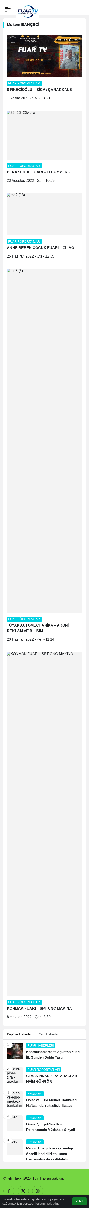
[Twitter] (23, 1191)
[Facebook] (8, 1191)
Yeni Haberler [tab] (49, 1034)
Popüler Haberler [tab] (19, 1034)
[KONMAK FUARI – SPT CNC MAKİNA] (44, 837)
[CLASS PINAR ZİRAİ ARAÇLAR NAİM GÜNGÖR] (44, 1076)
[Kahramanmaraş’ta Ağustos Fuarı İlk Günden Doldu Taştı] (44, 1052)
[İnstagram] (37, 1191)
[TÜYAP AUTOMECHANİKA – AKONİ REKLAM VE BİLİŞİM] (44, 456)
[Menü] (8, 9)
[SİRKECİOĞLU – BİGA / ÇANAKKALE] (44, 69)
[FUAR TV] (27, 9)
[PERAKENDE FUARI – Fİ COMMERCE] (44, 148)
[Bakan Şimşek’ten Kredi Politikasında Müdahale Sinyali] (44, 1124)
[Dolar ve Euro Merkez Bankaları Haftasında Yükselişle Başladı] (44, 1100)
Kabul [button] (79, 1201)
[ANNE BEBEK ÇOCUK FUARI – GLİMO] (44, 228)
